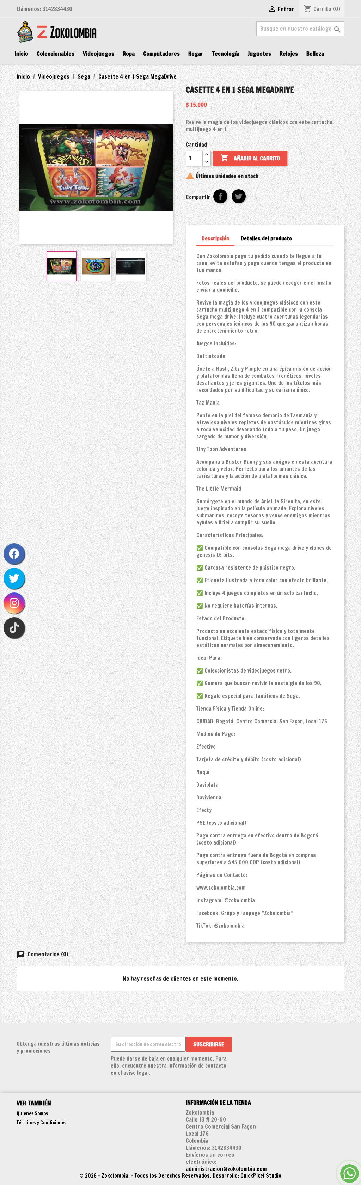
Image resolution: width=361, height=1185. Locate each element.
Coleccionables (55, 53)
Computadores (161, 53)
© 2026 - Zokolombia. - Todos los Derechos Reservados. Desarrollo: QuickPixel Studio (180, 1175)
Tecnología (225, 53)
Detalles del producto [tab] (266, 238)
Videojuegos (98, 53)
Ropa (129, 53)
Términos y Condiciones (41, 1122)
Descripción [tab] (215, 238)
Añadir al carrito (250, 158)
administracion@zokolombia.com (226, 1169)
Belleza (315, 53)
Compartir (220, 196)
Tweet (239, 196)
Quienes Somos (32, 1113)
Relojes (289, 53)
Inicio (21, 53)
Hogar (195, 53)
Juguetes (259, 53)
